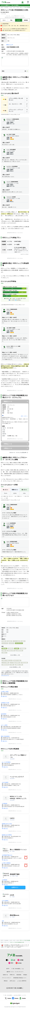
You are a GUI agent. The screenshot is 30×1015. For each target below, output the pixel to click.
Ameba (9, 998)
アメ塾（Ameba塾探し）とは (17, 968)
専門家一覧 (12, 974)
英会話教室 (6, 7)
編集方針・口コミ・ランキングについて (15, 971)
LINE (14, 960)
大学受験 (21, 960)
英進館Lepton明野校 (7, 835)
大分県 (10, 7)
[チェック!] (26, 858)
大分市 (14, 7)
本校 (3, 921)
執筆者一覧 (5, 974)
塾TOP (2, 7)
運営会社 (6, 980)
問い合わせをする (5, 675)
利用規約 (25, 974)
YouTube (20, 963)
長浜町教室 (3, 714)
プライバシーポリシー (6, 977)
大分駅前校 (4, 803)
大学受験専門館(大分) (7, 855)
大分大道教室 (5, 900)
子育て (12, 963)
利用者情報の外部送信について (19, 977)
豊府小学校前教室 (5, 736)
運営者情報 (19, 974)
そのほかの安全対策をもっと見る (15, 667)
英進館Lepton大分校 (7, 823)
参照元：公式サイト (24, 416)
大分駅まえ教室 (4, 691)
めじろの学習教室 (6, 762)
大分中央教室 (5, 782)
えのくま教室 (4, 725)
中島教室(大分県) (5, 702)
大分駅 (17, 7)
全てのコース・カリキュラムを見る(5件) (18, 452)
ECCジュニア (9, 44)
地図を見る (4, 696)
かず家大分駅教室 (6, 863)
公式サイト (15, 887)
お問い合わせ (12, 980)
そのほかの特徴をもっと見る (15, 655)
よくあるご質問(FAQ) (21, 980)
